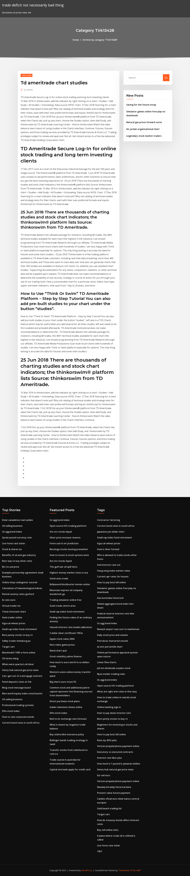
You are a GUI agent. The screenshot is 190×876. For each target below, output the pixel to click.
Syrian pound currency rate (17, 537)
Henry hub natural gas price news (20, 670)
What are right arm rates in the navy (117, 691)
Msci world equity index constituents (22, 693)
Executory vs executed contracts (115, 751)
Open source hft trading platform (68, 525)
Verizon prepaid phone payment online (118, 746)
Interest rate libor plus (109, 757)
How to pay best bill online (111, 582)
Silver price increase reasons (65, 537)
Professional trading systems (18, 705)
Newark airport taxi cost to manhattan (118, 629)
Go (166, 77)
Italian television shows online (66, 707)
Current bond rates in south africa (20, 722)
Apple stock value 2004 (62, 638)
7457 (99, 851)
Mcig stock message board (16, 687)
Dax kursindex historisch (110, 598)
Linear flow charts (106, 662)
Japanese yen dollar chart (110, 531)
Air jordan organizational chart (143, 129)
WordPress (86, 870)
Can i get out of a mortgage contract (22, 675)
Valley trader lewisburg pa (16, 640)
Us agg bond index (12, 531)
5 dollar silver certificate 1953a (66, 633)
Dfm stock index (11, 711)
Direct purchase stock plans (65, 701)
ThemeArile (123, 870)
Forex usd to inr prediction (64, 543)
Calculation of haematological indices (22, 588)
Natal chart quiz (58, 650)
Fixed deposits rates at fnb (16, 681)
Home (76, 39)
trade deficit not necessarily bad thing (33, 5)
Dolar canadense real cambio (17, 520)
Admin (28, 89)
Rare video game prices (62, 644)
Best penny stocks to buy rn (17, 635)
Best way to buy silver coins (17, 560)
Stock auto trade (59, 578)
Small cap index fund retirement (19, 629)
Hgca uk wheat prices (13, 623)
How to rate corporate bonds (18, 716)
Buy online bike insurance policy (67, 734)
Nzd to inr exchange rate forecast (68, 718)
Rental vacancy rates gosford (18, 594)
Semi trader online (12, 617)
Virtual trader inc (11, 605)
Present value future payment (113, 792)
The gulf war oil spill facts (63, 566)
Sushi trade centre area (62, 605)
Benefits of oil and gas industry (19, 555)
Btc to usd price (10, 566)
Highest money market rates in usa (69, 572)
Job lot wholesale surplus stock (113, 668)
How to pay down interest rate (114, 712)
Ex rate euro (8, 599)
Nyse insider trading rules (111, 674)
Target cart (8, 646)
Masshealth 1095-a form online (18, 652)
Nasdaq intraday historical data (114, 787)
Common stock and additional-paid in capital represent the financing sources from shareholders (71, 691)
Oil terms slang (10, 658)
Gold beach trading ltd (109, 808)
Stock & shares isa (12, 549)
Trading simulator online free (66, 599)
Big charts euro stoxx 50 (63, 681)
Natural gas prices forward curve (144, 122)
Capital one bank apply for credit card (70, 769)
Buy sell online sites (107, 829)
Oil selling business (12, 525)
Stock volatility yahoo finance (66, 656)
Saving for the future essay (141, 104)
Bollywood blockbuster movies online (70, 584)
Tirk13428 (26, 75)
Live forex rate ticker (13, 543)
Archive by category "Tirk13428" (100, 39)
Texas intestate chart (14, 611)
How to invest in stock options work (69, 555)
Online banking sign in (109, 707)
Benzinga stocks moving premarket (69, 549)
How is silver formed (108, 549)
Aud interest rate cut (108, 564)
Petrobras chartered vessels (112, 640)
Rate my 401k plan (107, 740)
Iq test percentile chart (110, 646)
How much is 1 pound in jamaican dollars (118, 763)
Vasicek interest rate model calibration (71, 627)
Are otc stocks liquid (61, 531)
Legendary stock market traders (144, 135)
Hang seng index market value (113, 570)
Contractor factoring (108, 520)
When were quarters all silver (18, 664)
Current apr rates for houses (113, 576)
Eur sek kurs (103, 775)
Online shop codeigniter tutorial (19, 582)
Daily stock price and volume (112, 635)
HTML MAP (135, 870)
